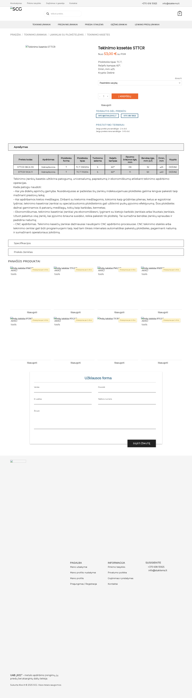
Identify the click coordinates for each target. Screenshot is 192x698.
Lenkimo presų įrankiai (147, 25)
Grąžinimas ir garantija (55, 3)
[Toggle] (11, 147)
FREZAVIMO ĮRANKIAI (68, 25)
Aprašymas (21, 146)
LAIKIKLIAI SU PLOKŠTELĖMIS (67, 34)
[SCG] (24, 14)
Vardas (36, 387)
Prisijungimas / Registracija (83, 584)
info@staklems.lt (171, 3)
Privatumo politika (117, 572)
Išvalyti (178, 78)
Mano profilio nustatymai (83, 572)
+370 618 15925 (149, 3)
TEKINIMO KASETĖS (98, 34)
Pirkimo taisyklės (34, 3)
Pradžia (15, 34)
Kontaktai (73, 3)
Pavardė (101, 387)
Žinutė (36, 411)
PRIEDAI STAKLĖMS (94, 25)
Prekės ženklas (23, 252)
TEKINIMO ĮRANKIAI (41, 25)
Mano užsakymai (78, 567)
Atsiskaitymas (16, 3)
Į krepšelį (124, 96)
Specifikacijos (22, 243)
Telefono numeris (105, 399)
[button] (174, 14)
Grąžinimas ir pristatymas (120, 578)
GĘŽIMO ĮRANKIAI (119, 25)
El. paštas (38, 399)
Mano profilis (77, 578)
